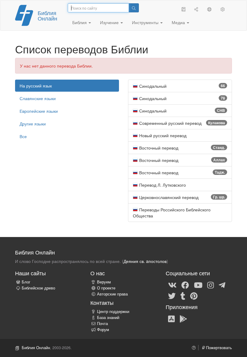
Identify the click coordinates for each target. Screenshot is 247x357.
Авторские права (112, 294)
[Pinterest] (194, 295)
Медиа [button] (179, 22)
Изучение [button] (110, 22)
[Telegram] (222, 284)
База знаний (108, 317)
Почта (102, 323)
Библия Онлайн (47, 15)
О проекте (106, 288)
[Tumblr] (182, 295)
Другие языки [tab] (33, 124)
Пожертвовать (218, 347)
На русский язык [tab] (36, 86)
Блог (26, 282)
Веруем (104, 282)
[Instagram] (210, 284)
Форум (103, 329)
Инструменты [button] (146, 22)
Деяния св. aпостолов (145, 261)
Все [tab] (23, 136)
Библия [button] (80, 22)
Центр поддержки (113, 311)
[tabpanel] (180, 151)
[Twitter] (172, 295)
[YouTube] (198, 284)
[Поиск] (134, 7)
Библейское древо (38, 288)
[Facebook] (185, 284)
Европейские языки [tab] (39, 111)
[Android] (183, 318)
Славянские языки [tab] (38, 98)
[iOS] (171, 318)
